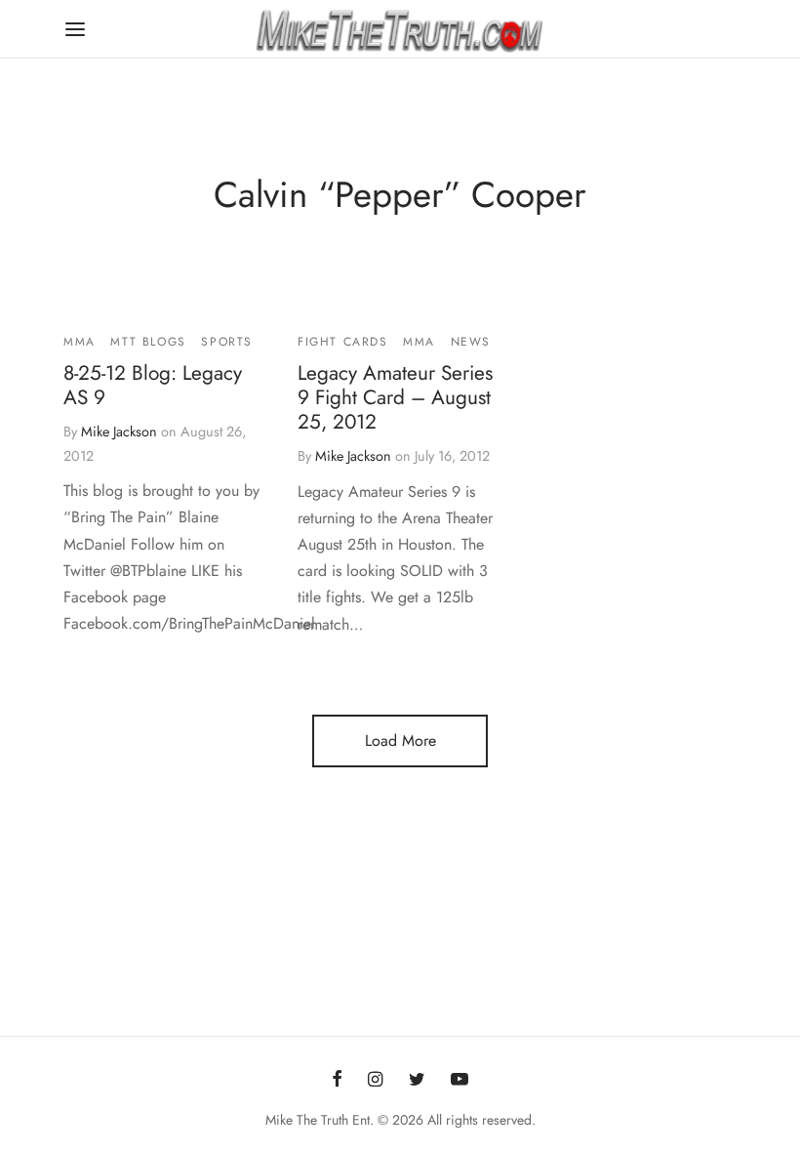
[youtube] (459, 1080)
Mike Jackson (119, 431)
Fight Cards (343, 341)
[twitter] (417, 1080)
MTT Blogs (147, 341)
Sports (227, 341)
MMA (79, 341)
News (471, 341)
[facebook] (337, 1080)
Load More (400, 740)
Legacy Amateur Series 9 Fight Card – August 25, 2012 (395, 398)
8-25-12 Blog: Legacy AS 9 (152, 386)
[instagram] (375, 1080)
